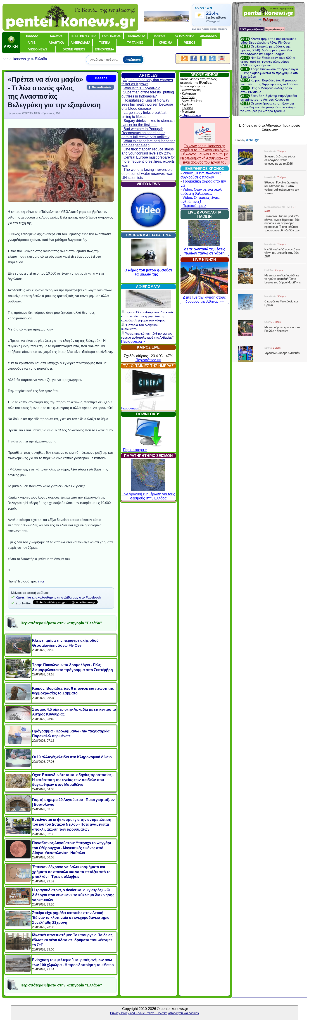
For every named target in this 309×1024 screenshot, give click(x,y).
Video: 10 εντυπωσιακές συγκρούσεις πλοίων (201, 175)
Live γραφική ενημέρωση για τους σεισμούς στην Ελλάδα (148, 496)
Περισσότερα (129, 408)
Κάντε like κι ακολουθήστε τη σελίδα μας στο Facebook (58, 597)
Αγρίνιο (187, 104)
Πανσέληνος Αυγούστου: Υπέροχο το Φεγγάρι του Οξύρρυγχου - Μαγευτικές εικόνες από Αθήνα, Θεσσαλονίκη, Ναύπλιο (71, 848)
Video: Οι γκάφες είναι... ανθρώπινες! (201, 200)
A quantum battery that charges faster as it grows (147, 82)
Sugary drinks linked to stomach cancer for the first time (148, 123)
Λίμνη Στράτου (192, 100)
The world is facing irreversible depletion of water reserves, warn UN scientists (147, 174)
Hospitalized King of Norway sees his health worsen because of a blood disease (147, 104)
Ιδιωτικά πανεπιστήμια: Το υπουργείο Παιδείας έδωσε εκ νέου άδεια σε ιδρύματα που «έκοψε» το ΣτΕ (72, 940)
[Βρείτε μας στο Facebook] (194, 61)
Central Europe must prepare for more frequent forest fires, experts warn (148, 161)
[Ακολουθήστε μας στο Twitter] (212, 61)
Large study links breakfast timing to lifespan (143, 115)
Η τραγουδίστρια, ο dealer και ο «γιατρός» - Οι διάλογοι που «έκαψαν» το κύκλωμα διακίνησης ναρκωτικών (73, 895)
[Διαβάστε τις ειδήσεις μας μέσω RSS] (184, 61)
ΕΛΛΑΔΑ (101, 78)
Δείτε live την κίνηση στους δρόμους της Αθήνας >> (204, 299)
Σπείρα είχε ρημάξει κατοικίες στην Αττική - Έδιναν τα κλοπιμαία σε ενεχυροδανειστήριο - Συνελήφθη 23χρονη (72, 917)
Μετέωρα (188, 111)
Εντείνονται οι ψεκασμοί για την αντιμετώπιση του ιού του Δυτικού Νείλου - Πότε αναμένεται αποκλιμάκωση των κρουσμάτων (71, 824)
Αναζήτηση (133, 60)
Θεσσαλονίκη (191, 90)
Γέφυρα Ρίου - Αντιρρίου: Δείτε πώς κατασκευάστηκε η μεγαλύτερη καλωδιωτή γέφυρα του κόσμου (147, 316)
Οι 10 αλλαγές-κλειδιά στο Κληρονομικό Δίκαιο (72, 757)
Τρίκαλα (187, 108)
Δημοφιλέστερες (274, 29)
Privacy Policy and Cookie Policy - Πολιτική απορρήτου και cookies (154, 1013)
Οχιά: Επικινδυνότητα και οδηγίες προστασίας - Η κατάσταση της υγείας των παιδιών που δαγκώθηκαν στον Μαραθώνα (73, 779)
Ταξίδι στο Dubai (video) (148, 270)
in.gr (41, 581)
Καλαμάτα (189, 93)
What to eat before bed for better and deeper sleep (148, 143)
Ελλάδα (41, 59)
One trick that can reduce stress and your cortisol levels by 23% (147, 151)
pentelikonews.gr (16, 59)
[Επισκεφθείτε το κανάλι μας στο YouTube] (221, 61)
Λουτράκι (188, 97)
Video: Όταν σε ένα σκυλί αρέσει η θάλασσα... (202, 191)
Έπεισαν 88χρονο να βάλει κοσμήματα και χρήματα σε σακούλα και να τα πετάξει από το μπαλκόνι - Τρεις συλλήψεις (71, 872)
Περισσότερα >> (148, 360)
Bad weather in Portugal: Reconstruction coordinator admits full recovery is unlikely (145, 133)
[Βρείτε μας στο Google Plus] (203, 61)
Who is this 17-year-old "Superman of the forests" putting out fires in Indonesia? (147, 92)
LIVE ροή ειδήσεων (251, 29)
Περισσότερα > (133, 341)
